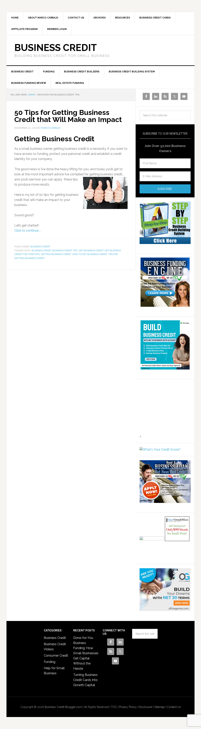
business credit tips (65, 250)
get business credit (91, 250)
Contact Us (174, 707)
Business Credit (55, 47)
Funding (49, 662)
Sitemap (159, 707)
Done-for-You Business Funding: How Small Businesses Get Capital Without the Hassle (85, 653)
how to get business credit (89, 254)
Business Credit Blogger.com (63, 707)
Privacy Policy (128, 707)
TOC (114, 707)
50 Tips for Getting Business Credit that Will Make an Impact (68, 116)
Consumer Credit (56, 655)
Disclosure (145, 707)
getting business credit (56, 254)
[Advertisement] (164, 407)
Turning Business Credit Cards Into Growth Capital (85, 680)
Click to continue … (27, 230)
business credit (41, 250)
